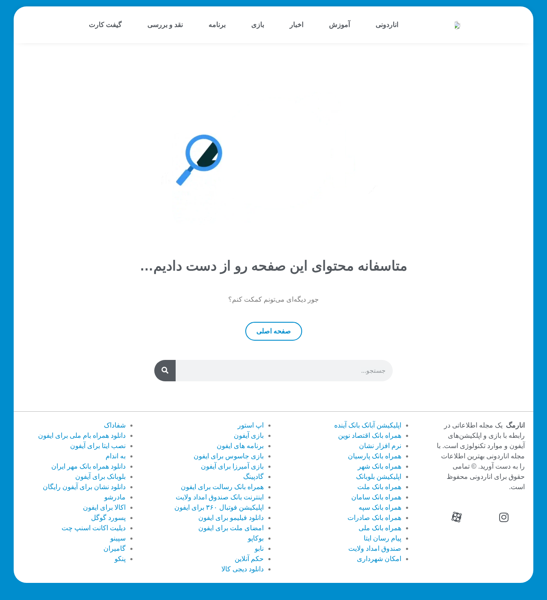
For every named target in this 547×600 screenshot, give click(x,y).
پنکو (120, 558)
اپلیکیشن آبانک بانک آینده (367, 425)
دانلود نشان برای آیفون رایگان (84, 486)
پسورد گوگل (108, 517)
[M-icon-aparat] (457, 517)
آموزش (339, 24)
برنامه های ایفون (240, 445)
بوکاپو (256, 538)
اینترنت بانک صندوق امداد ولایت (220, 497)
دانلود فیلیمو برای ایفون (231, 517)
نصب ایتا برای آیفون (98, 445)
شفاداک (115, 425)
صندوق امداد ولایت (374, 548)
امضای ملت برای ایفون (231, 528)
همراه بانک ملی (380, 528)
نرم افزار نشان (380, 445)
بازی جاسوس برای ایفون (229, 456)
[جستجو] (165, 370)
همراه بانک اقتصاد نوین (369, 435)
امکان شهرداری (379, 558)
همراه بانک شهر (379, 466)
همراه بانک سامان (376, 497)
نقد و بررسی (165, 24)
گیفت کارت (105, 24)
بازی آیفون (249, 435)
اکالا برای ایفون (104, 507)
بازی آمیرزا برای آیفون (232, 466)
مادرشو (115, 497)
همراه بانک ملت (379, 486)
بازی (257, 24)
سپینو (118, 538)
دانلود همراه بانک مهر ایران (88, 466)
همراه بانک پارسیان (374, 456)
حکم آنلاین (249, 558)
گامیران (114, 548)
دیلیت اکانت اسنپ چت (94, 528)
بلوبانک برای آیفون (100, 476)
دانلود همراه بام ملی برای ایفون (82, 435)
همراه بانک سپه (380, 507)
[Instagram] (504, 517)
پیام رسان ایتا (382, 538)
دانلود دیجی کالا (242, 569)
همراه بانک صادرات (374, 517)
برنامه (217, 24)
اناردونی (387, 24)
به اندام (116, 456)
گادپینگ (253, 476)
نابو (259, 548)
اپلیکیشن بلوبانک (378, 476)
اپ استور (251, 425)
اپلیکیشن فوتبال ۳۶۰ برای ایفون (219, 507)
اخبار (296, 24)
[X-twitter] (480, 517)
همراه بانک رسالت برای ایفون (222, 486)
